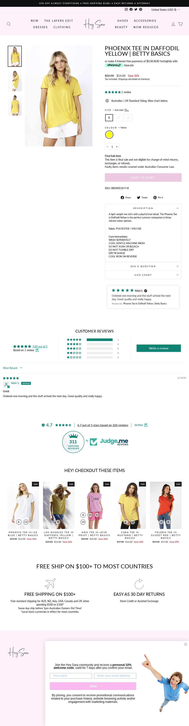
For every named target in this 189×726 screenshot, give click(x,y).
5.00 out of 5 (39, 346)
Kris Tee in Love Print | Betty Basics (94, 534)
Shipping (122, 79)
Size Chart (143, 275)
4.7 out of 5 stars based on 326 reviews (102, 425)
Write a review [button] (159, 348)
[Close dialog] (186, 644)
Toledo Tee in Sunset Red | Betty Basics (166, 535)
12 (118, 117)
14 (128, 117)
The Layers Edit (58, 20)
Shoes (122, 20)
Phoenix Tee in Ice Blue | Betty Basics (23, 534)
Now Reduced (146, 27)
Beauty (121, 27)
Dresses (40, 27)
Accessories (145, 20)
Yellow (109, 134)
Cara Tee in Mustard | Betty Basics (130, 535)
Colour (116, 127)
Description (143, 208)
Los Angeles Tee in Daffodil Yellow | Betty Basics (59, 535)
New (35, 20)
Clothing (62, 27)
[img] (11, 378)
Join (93, 686)
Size (114, 110)
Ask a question (143, 266)
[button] (113, 92)
